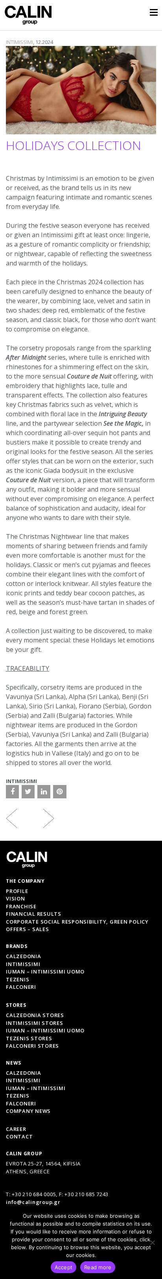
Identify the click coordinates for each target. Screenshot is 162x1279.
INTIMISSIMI (19, 42)
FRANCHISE (21, 906)
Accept (64, 1267)
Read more (97, 1267)
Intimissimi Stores (34, 1022)
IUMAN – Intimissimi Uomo (45, 971)
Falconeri (21, 986)
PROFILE (17, 891)
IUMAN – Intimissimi (35, 1088)
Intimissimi (23, 964)
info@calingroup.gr (33, 1202)
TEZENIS (17, 1095)
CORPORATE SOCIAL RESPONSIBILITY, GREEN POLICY (77, 921)
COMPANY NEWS (28, 1110)
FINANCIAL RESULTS (33, 913)
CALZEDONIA (23, 1072)
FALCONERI (21, 1103)
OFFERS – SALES (27, 929)
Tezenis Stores (29, 1038)
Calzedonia (23, 956)
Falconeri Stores (32, 1045)
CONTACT (19, 1136)
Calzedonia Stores (35, 1015)
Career (16, 1129)
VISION (15, 898)
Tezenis (17, 979)
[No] (152, 1242)
